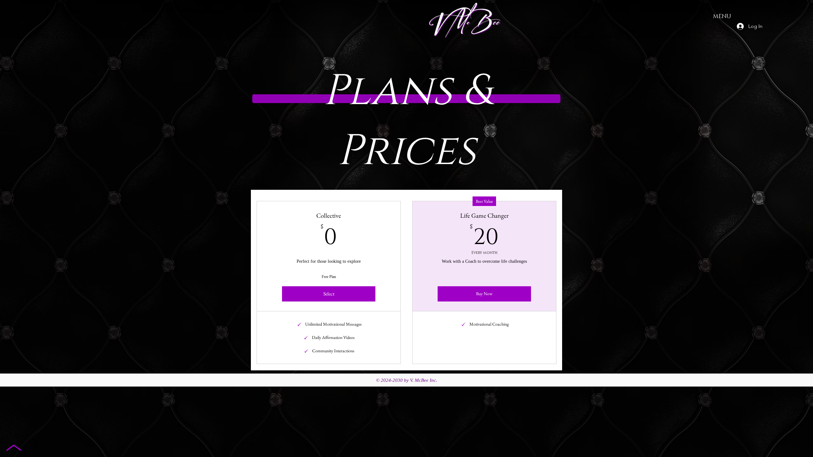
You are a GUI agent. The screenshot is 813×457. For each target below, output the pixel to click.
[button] (328, 294)
